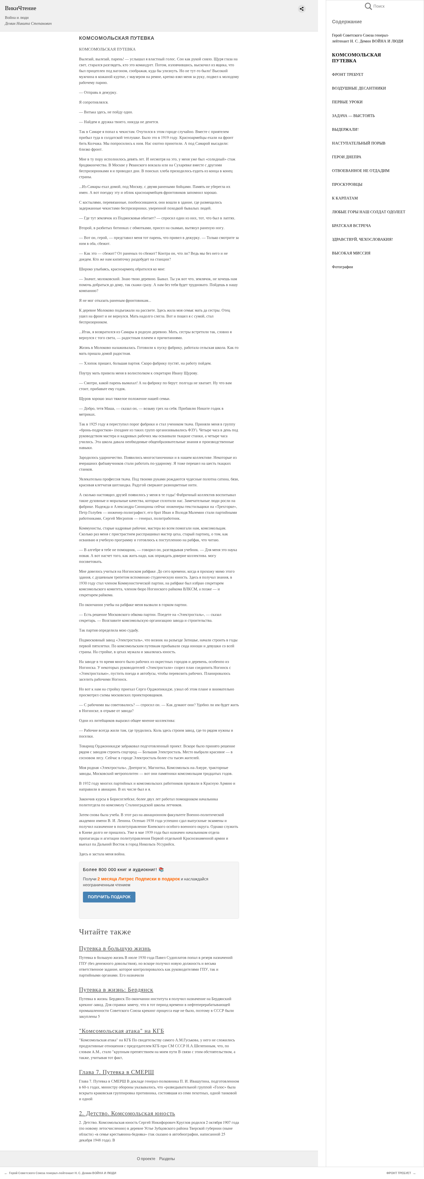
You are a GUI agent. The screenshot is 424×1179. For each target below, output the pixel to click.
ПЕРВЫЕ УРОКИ (347, 101)
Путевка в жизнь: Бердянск (116, 989)
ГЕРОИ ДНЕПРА (346, 156)
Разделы (167, 1159)
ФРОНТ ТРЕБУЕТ (347, 74)
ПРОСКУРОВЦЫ (347, 184)
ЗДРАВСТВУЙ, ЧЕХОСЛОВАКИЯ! (362, 239)
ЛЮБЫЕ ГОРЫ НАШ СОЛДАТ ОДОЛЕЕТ (368, 211)
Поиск (374, 6)
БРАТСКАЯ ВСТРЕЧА (351, 225)
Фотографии (342, 266)
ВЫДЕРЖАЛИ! (345, 129)
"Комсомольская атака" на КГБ (121, 1030)
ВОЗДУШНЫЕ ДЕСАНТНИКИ (359, 88)
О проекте (146, 1159)
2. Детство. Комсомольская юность (127, 1113)
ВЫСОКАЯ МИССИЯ (351, 252)
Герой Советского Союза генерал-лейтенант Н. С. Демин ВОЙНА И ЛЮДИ (63, 1173)
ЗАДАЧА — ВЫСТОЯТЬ (353, 115)
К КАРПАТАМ (345, 197)
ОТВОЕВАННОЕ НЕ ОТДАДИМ (360, 170)
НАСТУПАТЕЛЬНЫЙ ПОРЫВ (358, 143)
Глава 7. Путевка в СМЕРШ (116, 1072)
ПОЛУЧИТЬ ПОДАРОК (109, 897)
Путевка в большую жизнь (115, 948)
